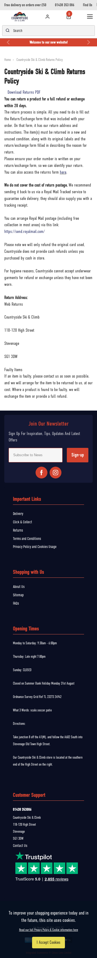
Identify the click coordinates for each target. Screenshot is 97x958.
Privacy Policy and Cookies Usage (35, 546)
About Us (19, 586)
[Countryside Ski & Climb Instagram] (55, 472)
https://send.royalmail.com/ (24, 231)
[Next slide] (88, 42)
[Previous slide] (8, 42)
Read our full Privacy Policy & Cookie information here (48, 929)
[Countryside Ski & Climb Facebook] (41, 472)
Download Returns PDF (24, 92)
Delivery (18, 513)
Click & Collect (22, 522)
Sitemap (18, 595)
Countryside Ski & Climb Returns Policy (39, 60)
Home (7, 60)
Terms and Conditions (27, 538)
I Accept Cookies (48, 942)
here (63, 172)
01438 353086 (22, 809)
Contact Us (20, 845)
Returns (18, 530)
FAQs (16, 603)
